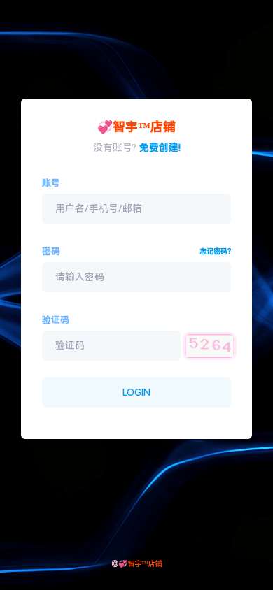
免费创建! (160, 147)
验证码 (55, 320)
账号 (51, 183)
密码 (51, 251)
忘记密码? (215, 251)
